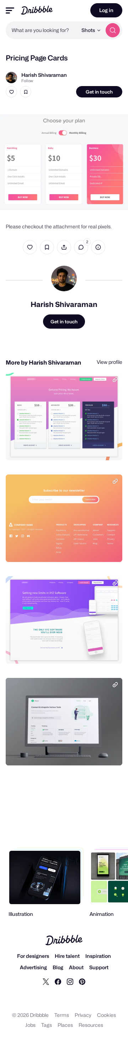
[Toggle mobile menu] (10, 10)
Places (65, 1025)
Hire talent (67, 956)
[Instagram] (70, 981)
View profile (109, 362)
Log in (106, 10)
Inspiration (98, 956)
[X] (46, 981)
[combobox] (41, 30)
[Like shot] (11, 91)
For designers (33, 956)
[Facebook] (58, 981)
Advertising (33, 967)
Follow (27, 80)
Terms (61, 1015)
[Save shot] (25, 91)
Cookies (106, 1015)
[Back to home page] (37, 10)
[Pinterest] (82, 981)
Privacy (83, 1015)
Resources (91, 1025)
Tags (46, 1025)
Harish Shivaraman (44, 75)
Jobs (30, 1025)
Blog (58, 967)
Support (98, 967)
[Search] (113, 30)
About (76, 967)
